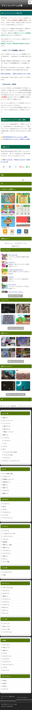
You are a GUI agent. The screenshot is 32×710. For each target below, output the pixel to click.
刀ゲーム (5, 559)
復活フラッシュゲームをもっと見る (15, 394)
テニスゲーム (6, 601)
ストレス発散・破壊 (8, 473)
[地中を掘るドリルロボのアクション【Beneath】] (8, 386)
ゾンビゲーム (6, 530)
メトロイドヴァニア (8, 536)
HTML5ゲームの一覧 (19, 159)
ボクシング (5, 613)
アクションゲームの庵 (12, 5)
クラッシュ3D (6, 629)
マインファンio (12, 284)
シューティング (6, 423)
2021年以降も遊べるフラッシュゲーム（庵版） (15, 137)
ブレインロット (6, 644)
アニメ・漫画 (6, 561)
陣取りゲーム (6, 547)
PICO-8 (4, 686)
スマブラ (5, 667)
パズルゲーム (6, 490)
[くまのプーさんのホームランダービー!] (5, 272)
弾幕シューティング (9, 431)
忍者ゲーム (5, 556)
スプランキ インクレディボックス (11, 460)
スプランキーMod (8, 455)
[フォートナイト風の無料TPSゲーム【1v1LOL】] (8, 353)
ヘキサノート (11, 262)
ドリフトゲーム (6, 553)
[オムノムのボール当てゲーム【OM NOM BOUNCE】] (8, 319)
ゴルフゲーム (6, 593)
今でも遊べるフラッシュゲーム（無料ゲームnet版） (17, 139)
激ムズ (4, 506)
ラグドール (5, 539)
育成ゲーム (5, 435)
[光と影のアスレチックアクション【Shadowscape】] (23, 386)
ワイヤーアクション (8, 517)
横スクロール (7, 426)
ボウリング (5, 610)
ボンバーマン (6, 670)
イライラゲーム (6, 550)
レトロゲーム (6, 503)
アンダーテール (6, 661)
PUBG (4, 575)
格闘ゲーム (5, 493)
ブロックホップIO (12, 255)
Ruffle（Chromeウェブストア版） (22, 73)
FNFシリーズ (6, 647)
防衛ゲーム (5, 487)
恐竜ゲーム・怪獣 (7, 544)
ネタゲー (5, 509)
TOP (9, 406)
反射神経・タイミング (8, 479)
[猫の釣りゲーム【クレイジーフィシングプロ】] (23, 319)
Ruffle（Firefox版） (6, 73)
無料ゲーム (5, 417)
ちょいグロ (5, 515)
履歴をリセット (15, 246)
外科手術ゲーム (6, 482)
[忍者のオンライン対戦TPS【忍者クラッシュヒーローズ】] (23, 353)
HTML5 (4, 680)
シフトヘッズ (6, 623)
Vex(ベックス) (6, 626)
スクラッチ (5, 689)
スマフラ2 (10, 277)
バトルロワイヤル (7, 572)
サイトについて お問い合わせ (8, 697)
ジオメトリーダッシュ (8, 664)
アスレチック (6, 590)
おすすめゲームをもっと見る (16, 328)
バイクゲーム (7, 440)
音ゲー (4, 449)
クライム (5, 446)
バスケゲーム (6, 604)
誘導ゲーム (5, 485)
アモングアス (6, 659)
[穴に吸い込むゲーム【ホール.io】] (8, 341)
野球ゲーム (5, 596)
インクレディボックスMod (10, 452)
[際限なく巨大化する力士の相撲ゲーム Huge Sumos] (23, 308)
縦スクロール (7, 429)
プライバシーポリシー (22, 697)
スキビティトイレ (7, 656)
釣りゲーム (5, 607)
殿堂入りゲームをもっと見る (16, 361)
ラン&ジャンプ (6, 476)
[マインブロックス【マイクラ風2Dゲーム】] (23, 341)
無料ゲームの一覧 (7, 159)
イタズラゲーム (6, 512)
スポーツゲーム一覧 (8, 587)
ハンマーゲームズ (7, 632)
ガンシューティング (8, 420)
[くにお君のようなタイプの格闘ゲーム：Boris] (23, 374)
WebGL (5, 683)
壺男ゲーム (5, 650)
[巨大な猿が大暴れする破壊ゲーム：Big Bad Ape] (8, 374)
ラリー (5, 443)
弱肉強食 (5, 542)
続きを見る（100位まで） (15, 295)
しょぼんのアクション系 (9, 533)
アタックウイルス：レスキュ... (15, 291)
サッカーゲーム (6, 599)
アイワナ (5, 653)
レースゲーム (6, 437)
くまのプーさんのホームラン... (15, 269)
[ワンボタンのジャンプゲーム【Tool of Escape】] (8, 308)
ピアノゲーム (7, 457)
